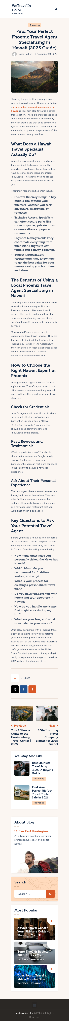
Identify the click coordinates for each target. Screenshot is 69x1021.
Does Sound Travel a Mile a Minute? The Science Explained (32, 979)
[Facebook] (23, 689)
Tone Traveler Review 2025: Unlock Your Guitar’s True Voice (32, 955)
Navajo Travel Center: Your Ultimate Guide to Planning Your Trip (33, 931)
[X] (15, 689)
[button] (49, 9)
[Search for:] (34, 894)
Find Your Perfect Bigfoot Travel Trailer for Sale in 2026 (43, 792)
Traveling (35, 25)
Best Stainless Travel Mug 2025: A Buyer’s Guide (42, 768)
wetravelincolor (24, 1013)
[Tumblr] (32, 689)
